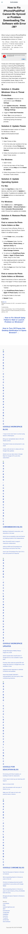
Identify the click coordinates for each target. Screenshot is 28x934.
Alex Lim (4, 301)
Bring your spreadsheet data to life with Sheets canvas (13, 439)
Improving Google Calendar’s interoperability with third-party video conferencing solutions (13, 676)
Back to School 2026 (8, 784)
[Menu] (2, 2)
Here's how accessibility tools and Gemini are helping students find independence (14, 537)
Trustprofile (6, 912)
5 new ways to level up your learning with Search (14, 780)
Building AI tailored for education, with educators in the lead (13, 532)
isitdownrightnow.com (9, 907)
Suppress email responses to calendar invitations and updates (13, 670)
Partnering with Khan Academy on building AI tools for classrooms (12, 775)
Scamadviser (6, 910)
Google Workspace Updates (12, 644)
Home (2, 309)
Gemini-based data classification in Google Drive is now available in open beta (13, 657)
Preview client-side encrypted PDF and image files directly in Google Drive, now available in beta (13, 664)
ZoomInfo (5, 916)
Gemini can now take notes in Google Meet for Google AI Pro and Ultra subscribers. (13, 455)
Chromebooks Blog (12, 527)
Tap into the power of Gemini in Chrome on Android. (13, 873)
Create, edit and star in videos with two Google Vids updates (13, 450)
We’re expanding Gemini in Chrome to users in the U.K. (13, 878)
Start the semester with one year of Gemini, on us (12, 788)
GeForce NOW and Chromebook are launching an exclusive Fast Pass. (12, 547)
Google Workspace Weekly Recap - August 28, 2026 (12, 651)
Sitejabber (5, 914)
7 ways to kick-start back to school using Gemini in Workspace (14, 434)
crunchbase (6, 903)
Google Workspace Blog (12, 428)
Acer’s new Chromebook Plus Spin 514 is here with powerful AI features (13, 552)
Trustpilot (5, 918)
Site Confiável (6, 921)
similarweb (6, 919)
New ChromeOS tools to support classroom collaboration (11, 542)
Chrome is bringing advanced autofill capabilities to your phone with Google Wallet (13, 883)
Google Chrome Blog (13, 868)
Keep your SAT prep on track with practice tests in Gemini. (12, 793)
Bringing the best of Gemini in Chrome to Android (13, 896)
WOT (4, 909)
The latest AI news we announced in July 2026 (13, 445)
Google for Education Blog (10, 768)
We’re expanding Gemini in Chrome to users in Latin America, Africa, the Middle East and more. (14, 890)
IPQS (4, 905)
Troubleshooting (4, 307)
